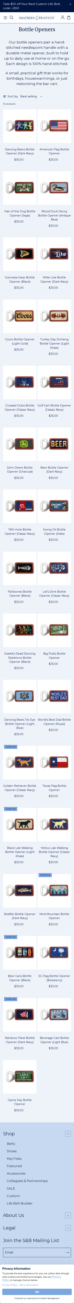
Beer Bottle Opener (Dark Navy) (54, 470)
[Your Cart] (68, 17)
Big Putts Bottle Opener (54, 656)
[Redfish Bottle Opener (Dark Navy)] (19, 891)
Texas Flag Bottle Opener (54, 788)
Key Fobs (14, 1158)
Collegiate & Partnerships (27, 1181)
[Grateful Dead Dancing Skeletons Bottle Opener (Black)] (19, 630)
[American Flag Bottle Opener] (54, 126)
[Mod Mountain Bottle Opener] (54, 891)
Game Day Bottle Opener (20, 1102)
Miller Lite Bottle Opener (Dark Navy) (54, 279)
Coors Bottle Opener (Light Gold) (20, 341)
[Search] (11, 17)
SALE (11, 1188)
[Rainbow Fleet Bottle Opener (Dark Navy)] (19, 1015)
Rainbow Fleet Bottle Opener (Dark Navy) (20, 1040)
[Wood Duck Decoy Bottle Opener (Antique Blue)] (54, 188)
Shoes (12, 1151)
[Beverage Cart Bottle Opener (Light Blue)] (54, 1015)
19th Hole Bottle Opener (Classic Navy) (20, 531)
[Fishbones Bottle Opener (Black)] (19, 568)
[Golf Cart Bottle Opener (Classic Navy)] (54, 382)
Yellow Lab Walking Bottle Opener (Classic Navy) (54, 852)
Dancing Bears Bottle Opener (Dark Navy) (20, 151)
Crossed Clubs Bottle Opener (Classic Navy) (20, 407)
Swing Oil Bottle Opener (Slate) (54, 531)
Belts (11, 1144)
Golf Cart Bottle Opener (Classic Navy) (54, 407)
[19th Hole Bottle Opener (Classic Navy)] (19, 506)
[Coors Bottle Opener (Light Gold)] (19, 316)
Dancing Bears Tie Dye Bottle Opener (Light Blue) (19, 724)
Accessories (16, 1173)
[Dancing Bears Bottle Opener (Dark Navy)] (19, 126)
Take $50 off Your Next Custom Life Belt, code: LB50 (32, 6)
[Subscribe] (67, 1252)
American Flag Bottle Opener (54, 151)
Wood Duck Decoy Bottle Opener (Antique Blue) (54, 215)
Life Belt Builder (20, 1203)
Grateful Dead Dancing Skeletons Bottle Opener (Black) (19, 658)
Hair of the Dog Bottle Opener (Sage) (19, 213)
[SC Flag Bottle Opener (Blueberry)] (54, 953)
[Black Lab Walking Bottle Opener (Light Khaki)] (19, 824)
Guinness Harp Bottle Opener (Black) (20, 279)
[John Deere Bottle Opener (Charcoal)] (19, 444)
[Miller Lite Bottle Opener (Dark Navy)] (54, 254)
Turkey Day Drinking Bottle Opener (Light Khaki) (54, 343)
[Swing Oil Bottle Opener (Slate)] (54, 506)
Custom (13, 1196)
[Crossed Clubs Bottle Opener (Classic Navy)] (19, 382)
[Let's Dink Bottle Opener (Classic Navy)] (54, 568)
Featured (14, 1166)
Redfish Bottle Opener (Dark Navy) (19, 916)
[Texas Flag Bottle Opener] (54, 762)
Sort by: (13, 96)
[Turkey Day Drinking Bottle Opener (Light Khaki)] (54, 316)
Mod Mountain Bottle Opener (54, 916)
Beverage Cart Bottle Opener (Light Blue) (54, 1040)
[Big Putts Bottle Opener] (54, 630)
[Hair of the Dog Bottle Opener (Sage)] (19, 188)
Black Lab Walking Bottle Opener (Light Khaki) (20, 852)
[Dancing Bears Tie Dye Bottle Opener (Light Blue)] (19, 696)
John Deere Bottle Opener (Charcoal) (20, 470)
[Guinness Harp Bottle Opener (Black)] (19, 254)
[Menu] (5, 17)
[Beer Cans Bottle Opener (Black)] (19, 953)
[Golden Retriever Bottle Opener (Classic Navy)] (19, 762)
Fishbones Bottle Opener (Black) (20, 594)
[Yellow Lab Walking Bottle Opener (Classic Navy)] (54, 824)
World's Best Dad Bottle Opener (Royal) (54, 722)
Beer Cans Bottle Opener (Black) (19, 978)
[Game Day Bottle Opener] (19, 1077)
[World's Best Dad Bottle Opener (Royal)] (54, 696)
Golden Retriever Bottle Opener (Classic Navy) (19, 788)
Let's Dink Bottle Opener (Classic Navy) (54, 594)
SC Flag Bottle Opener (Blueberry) (54, 978)
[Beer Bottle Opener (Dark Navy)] (54, 444)
